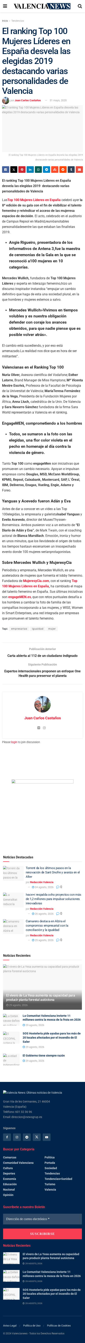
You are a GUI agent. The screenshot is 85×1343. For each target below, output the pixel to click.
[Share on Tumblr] (71, 169)
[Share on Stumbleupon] (54, 169)
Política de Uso (31, 1325)
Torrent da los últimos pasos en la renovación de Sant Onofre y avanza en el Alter (53, 872)
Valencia (50, 1189)
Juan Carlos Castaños (28, 100)
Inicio (5, 20)
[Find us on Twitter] (37, 1137)
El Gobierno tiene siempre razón (44, 1055)
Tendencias (17, 20)
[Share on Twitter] (14, 169)
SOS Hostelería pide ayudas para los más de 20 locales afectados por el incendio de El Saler (52, 1037)
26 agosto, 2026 (43, 913)
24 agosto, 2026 (43, 887)
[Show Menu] (5, 6)
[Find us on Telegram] (27, 1137)
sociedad (51, 1168)
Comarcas (9, 1157)
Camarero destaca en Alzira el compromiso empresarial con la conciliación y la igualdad (47, 925)
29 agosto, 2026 (18, 1005)
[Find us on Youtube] (47, 1137)
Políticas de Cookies (59, 1325)
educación (10, 1184)
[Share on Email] (79, 169)
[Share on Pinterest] (22, 169)
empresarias (19, 628)
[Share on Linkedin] (30, 169)
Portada (50, 1162)
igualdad (38, 628)
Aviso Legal (10, 1325)
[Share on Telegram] (46, 169)
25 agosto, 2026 (43, 940)
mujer (52, 628)
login (14, 742)
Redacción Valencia (41, 882)
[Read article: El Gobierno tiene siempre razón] (11, 1059)
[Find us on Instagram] (17, 1137)
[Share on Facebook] (5, 169)
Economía (9, 1178)
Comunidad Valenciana (18, 1162)
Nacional (9, 1189)
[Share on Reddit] (63, 169)
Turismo (50, 1184)
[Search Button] (80, 6)
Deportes (9, 1173)
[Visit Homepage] (42, 6)
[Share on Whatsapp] (38, 169)
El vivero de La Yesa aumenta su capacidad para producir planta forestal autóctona (40, 997)
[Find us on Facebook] (7, 1137)
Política (50, 1157)
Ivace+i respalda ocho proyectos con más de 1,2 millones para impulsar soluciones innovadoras (53, 899)
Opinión (8, 1195)
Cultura (8, 1168)
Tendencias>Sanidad (58, 1178)
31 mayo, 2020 (58, 100)
